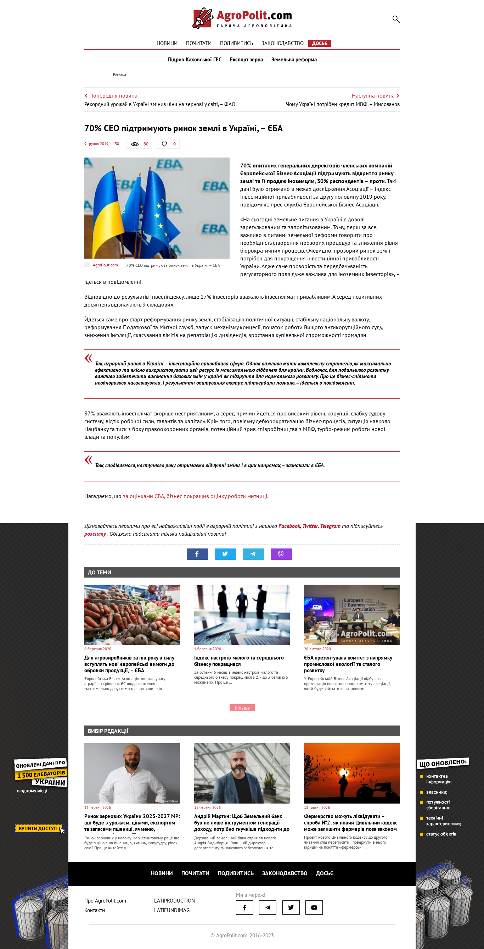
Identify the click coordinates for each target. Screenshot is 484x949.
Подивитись (236, 43)
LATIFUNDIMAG (172, 910)
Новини (167, 43)
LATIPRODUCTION (174, 900)
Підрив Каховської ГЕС (194, 59)
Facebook (289, 525)
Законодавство (282, 43)
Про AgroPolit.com (105, 900)
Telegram (330, 525)
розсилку (95, 533)
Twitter (310, 525)
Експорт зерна (246, 59)
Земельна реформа (294, 59)
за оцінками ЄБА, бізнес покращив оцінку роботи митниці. (195, 496)
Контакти (94, 910)
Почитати (199, 43)
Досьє (319, 43)
